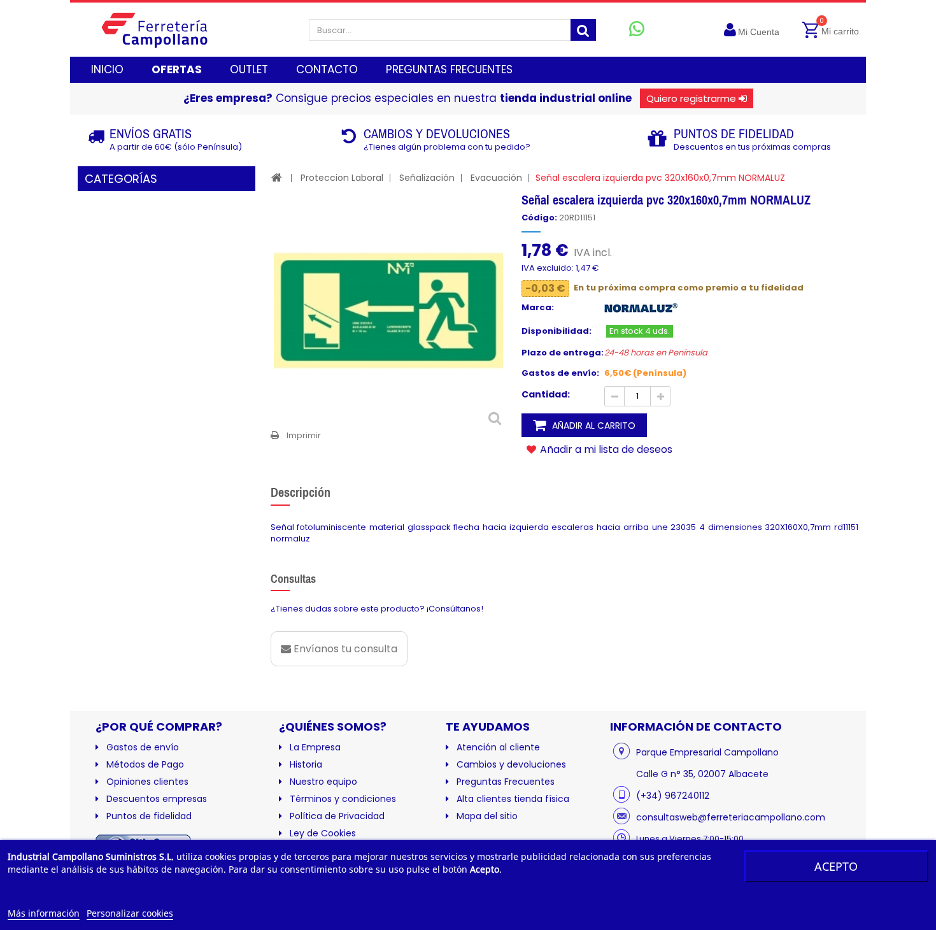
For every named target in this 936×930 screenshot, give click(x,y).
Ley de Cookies (323, 833)
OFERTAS (177, 69)
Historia (306, 764)
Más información (44, 913)
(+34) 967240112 (672, 795)
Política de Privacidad (337, 816)
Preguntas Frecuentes (506, 781)
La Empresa (315, 747)
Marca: (537, 307)
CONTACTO (327, 69)
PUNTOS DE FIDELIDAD (734, 133)
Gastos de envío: (560, 373)
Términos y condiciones (343, 798)
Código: (539, 218)
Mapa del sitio (487, 816)
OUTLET (249, 69)
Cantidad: (545, 394)
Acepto (836, 866)
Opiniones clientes (147, 781)
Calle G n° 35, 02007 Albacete (702, 774)
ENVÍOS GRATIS (151, 133)
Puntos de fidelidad (149, 816)
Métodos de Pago (145, 764)
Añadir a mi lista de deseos (604, 449)
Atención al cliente (498, 747)
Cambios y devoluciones (511, 764)
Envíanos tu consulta (344, 648)
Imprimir (304, 435)
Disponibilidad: (556, 331)
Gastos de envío (142, 747)
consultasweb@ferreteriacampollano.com (730, 817)
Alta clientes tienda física (513, 798)
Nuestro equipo (323, 781)
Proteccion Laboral (342, 177)
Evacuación (496, 177)
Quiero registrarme (691, 98)
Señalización (427, 177)
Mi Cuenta (758, 32)
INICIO (107, 69)
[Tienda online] (164, 29)
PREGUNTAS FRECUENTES (449, 69)
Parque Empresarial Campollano (707, 752)
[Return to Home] (276, 177)
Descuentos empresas (156, 798)
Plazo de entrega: (562, 353)
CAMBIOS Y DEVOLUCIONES (437, 133)
